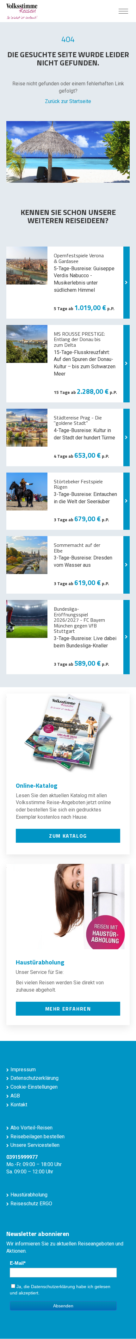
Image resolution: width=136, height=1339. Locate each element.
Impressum (23, 1070)
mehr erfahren (68, 1008)
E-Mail (17, 1263)
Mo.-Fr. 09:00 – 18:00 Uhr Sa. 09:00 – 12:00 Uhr (34, 1164)
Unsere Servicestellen (34, 1145)
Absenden (63, 1305)
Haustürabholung (28, 1195)
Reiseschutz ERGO (31, 1204)
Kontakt (18, 1105)
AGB (15, 1096)
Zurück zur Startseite (68, 101)
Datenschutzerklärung (34, 1078)
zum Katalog (68, 836)
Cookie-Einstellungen (34, 1087)
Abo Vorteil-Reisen (31, 1128)
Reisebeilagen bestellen (37, 1137)
